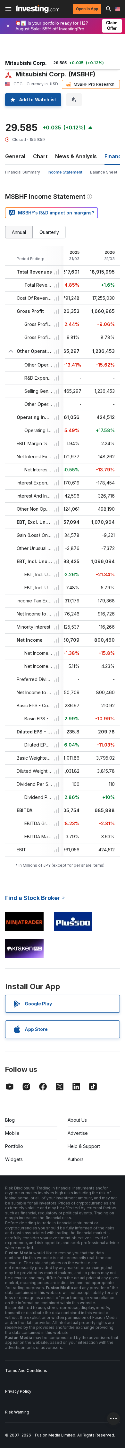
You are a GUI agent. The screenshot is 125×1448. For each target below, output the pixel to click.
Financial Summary (22, 172)
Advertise (78, 1133)
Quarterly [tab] (49, 232)
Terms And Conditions (26, 1370)
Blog (10, 1120)
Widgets (14, 1159)
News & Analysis (76, 156)
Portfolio (14, 1146)
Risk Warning (17, 1412)
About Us (77, 1120)
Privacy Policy (18, 1391)
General (15, 156)
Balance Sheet (103, 172)
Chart (40, 156)
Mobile (12, 1133)
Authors (76, 1159)
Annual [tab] (19, 232)
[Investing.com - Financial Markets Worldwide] (37, 9)
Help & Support (84, 1146)
